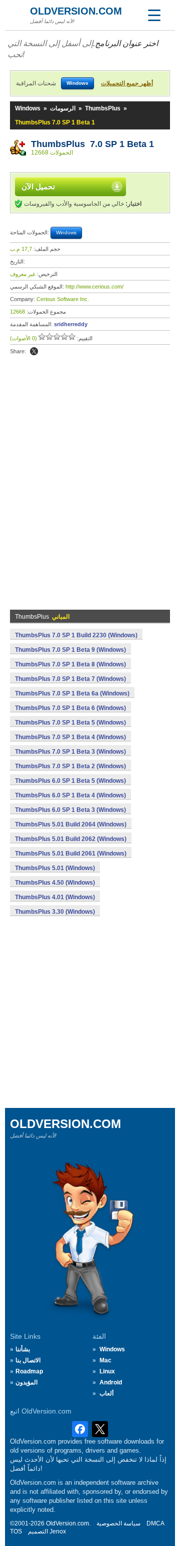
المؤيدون (27, 1382)
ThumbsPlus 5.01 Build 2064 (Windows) (70, 824)
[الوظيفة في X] (34, 351)
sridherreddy (71, 324)
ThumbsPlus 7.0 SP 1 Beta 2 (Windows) (70, 766)
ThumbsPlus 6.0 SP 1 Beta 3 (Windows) (70, 809)
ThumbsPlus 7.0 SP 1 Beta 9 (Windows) (70, 649)
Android (111, 1382)
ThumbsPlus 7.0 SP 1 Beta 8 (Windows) (70, 664)
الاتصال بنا (28, 1360)
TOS (16, 1531)
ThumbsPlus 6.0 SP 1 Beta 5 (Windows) (70, 780)
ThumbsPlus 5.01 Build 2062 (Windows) (70, 838)
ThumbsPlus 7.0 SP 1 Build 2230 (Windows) (76, 635)
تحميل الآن (38, 186)
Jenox (58, 1531)
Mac (106, 1360)
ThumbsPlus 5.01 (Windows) (55, 868)
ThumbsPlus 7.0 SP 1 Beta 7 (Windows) (70, 678)
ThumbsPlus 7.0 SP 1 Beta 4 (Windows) (70, 737)
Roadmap (29, 1371)
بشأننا (23, 1349)
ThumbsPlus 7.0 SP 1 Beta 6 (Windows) (70, 708)
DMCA (155, 1523)
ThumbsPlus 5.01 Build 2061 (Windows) (70, 853)
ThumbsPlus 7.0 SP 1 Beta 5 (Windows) (70, 722)
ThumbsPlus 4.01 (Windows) (55, 897)
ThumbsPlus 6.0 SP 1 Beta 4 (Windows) (70, 795)
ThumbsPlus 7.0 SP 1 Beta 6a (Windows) (72, 693)
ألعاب (107, 1393)
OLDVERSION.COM (76, 11)
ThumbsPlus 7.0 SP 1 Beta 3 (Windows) (70, 751)
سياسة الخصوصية (118, 1523)
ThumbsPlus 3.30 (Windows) (55, 911)
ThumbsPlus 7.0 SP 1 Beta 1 (92, 144)
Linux (107, 1371)
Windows (27, 108)
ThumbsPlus (102, 108)
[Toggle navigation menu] (154, 15)
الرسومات (63, 108)
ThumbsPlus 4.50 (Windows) (55, 882)
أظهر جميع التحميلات (127, 83)
